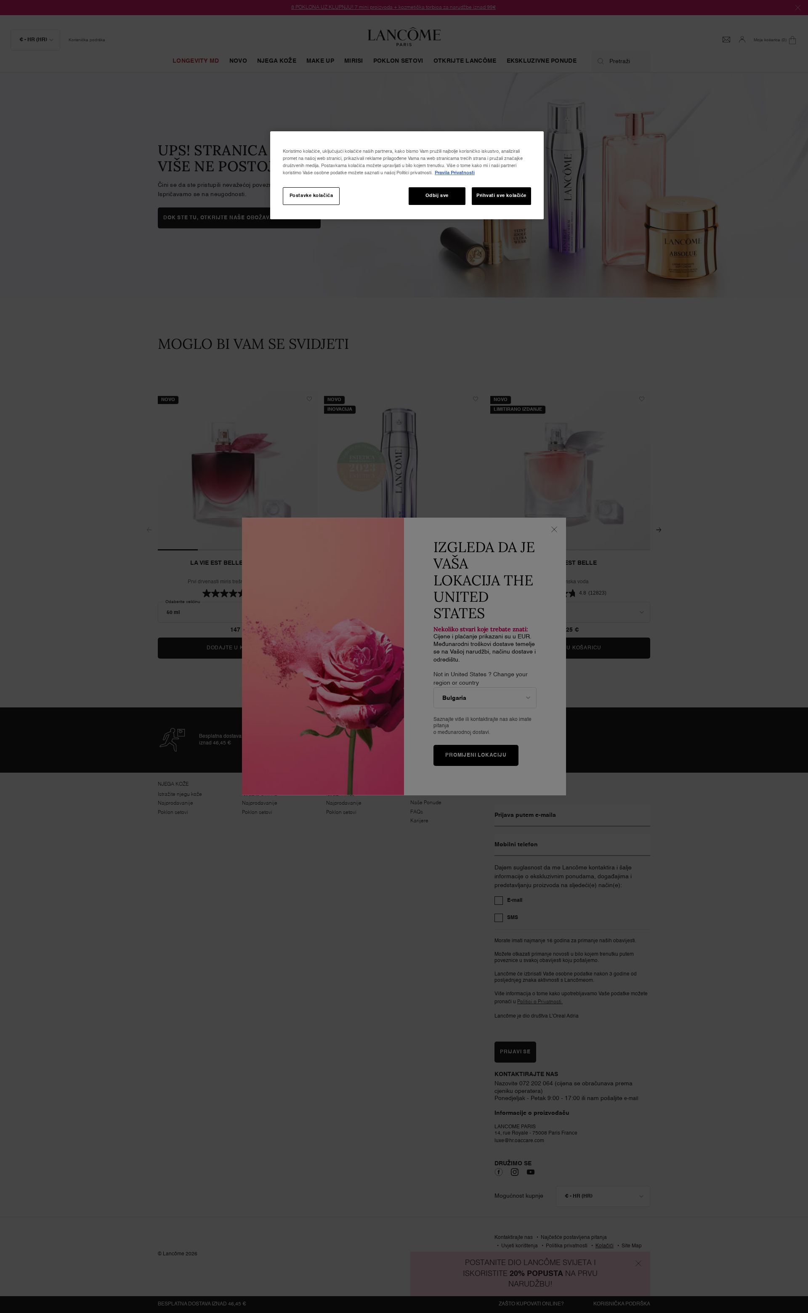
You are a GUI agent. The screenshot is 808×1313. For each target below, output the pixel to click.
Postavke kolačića (311, 195)
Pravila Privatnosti (455, 172)
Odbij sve (437, 195)
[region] (407, 175)
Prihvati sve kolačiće (501, 195)
